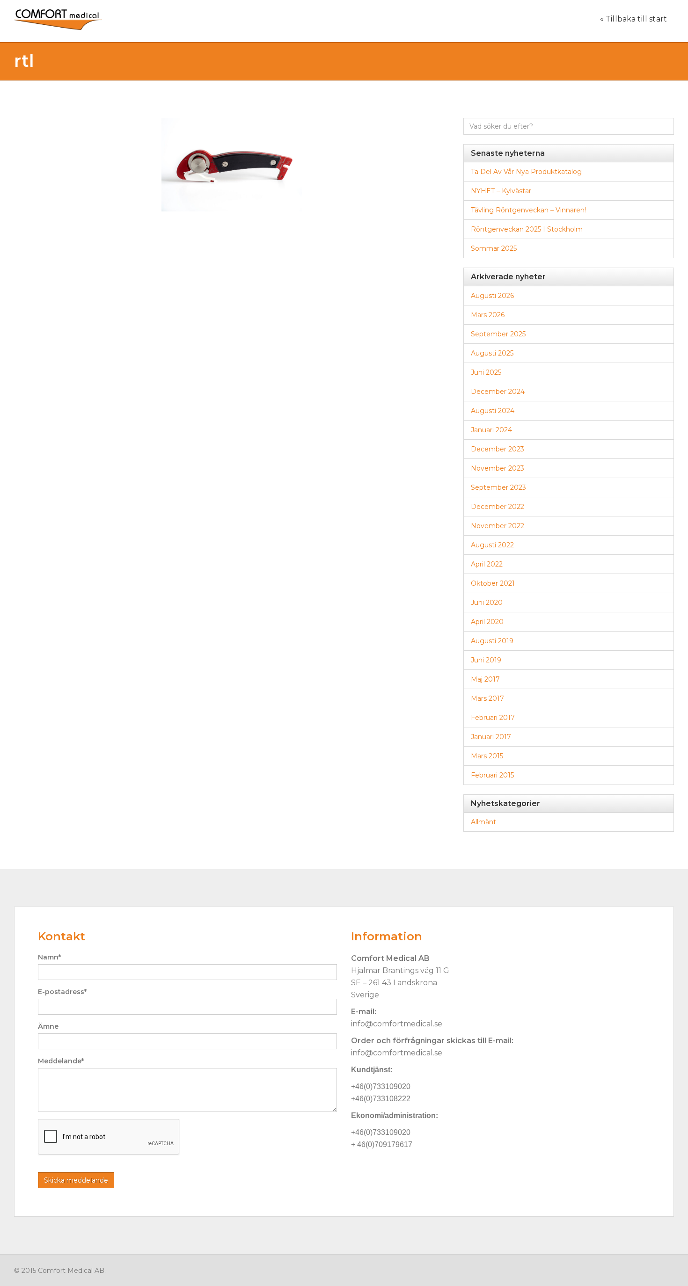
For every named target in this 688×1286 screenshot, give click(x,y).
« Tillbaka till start (633, 19)
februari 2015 (492, 775)
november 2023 (497, 468)
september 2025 (498, 334)
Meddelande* (61, 1061)
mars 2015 (487, 756)
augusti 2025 (492, 353)
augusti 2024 (492, 411)
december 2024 (498, 391)
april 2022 (487, 564)
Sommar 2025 (494, 248)
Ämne (48, 1026)
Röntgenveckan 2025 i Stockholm (527, 229)
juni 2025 (486, 372)
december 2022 (497, 506)
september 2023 (498, 487)
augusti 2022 (492, 545)
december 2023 (497, 449)
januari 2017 (491, 737)
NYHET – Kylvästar (501, 191)
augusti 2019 (492, 641)
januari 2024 (491, 430)
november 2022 (497, 526)
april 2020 (487, 622)
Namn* (49, 957)
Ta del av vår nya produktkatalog (526, 171)
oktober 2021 (493, 583)
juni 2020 (487, 602)
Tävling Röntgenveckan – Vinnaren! (528, 210)
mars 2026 (488, 315)
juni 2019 (486, 660)
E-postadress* (62, 992)
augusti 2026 (492, 295)
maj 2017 (485, 679)
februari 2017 (493, 717)
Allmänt (483, 822)
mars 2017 (487, 698)
